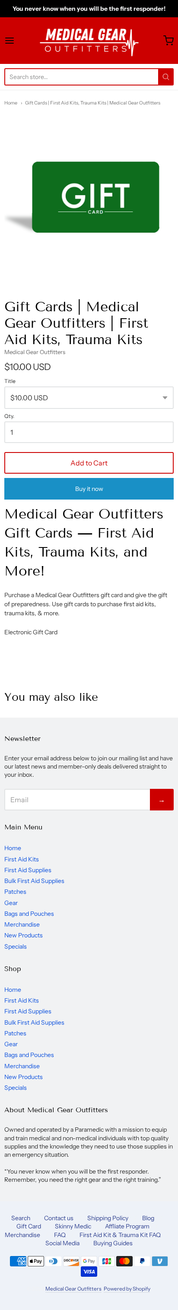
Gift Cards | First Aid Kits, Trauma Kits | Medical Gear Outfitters (92, 103)
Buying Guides (113, 1243)
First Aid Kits (21, 859)
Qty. (9, 416)
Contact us (58, 1218)
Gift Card (28, 1226)
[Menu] (21, 40)
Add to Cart (89, 463)
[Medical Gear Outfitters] (89, 41)
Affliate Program (127, 1226)
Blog (148, 1218)
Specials (15, 946)
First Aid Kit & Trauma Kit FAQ (120, 1235)
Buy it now (89, 489)
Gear (11, 903)
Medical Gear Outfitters (34, 351)
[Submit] (166, 76)
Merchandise (22, 924)
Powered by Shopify (127, 1288)
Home (10, 103)
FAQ (60, 1235)
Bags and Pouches (29, 914)
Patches (15, 891)
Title (10, 381)
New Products (23, 935)
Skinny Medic (73, 1226)
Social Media (62, 1243)
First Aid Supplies (27, 870)
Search (20, 1218)
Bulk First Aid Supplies (34, 881)
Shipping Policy (107, 1218)
